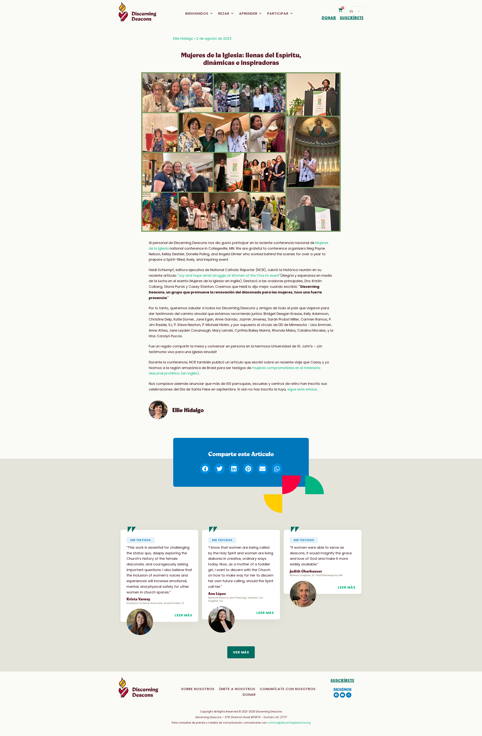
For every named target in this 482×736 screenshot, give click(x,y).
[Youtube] (342, 695)
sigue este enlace (302, 389)
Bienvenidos (196, 13)
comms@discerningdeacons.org (289, 723)
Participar (277, 13)
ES (351, 11)
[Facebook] (336, 695)
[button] (205, 468)
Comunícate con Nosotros (288, 689)
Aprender (248, 13)
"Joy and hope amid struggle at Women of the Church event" (228, 275)
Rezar (223, 13)
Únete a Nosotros (237, 689)
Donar (249, 694)
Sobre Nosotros (197, 689)
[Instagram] (348, 695)
